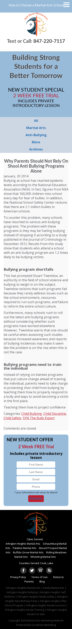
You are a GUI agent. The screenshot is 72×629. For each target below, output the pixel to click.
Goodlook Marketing (43, 625)
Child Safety (12, 418)
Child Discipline (54, 413)
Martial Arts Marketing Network (45, 620)
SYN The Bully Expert (39, 418)
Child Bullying (31, 413)
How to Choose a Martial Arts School (36, 5)
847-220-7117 (49, 41)
